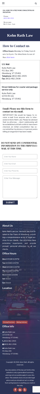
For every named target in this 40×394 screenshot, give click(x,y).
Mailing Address (22, 322)
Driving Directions (8, 322)
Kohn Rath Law (20, 35)
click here (10, 57)
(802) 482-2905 (9, 18)
